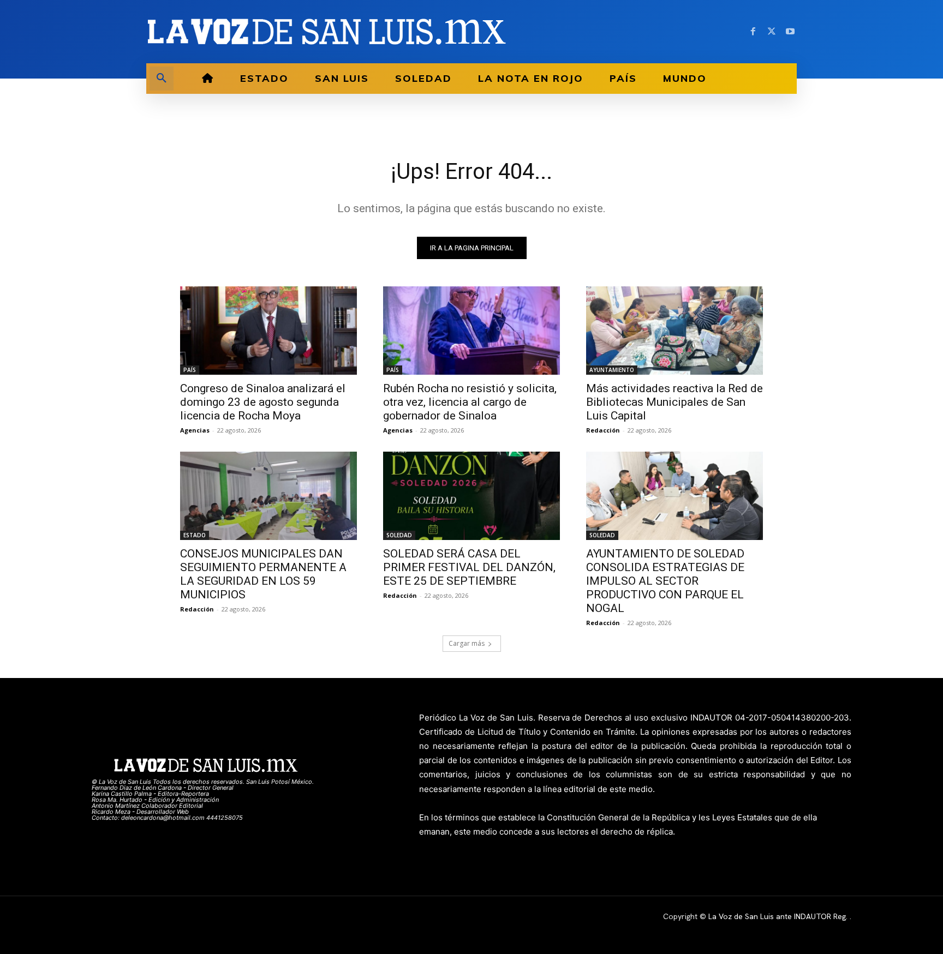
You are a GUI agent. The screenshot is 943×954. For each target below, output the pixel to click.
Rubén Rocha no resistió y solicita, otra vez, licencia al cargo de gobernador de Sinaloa (470, 402)
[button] (162, 79)
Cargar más (467, 643)
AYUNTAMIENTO (611, 370)
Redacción (603, 430)
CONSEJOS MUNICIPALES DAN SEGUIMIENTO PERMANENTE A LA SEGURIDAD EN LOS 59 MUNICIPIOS (263, 574)
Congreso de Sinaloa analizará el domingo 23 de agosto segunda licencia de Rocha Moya (262, 402)
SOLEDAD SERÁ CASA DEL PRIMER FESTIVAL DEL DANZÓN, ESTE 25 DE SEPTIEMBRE (469, 567)
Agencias (195, 430)
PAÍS (189, 370)
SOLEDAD (399, 535)
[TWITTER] (771, 31)
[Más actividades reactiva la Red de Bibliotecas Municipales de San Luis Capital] (674, 330)
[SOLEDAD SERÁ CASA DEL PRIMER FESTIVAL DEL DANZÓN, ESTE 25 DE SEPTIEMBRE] (471, 496)
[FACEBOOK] (753, 31)
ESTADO (194, 535)
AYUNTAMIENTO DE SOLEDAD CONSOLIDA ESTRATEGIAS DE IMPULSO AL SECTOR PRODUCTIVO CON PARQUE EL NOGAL (665, 581)
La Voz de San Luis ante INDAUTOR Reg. (779, 916)
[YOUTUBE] (790, 31)
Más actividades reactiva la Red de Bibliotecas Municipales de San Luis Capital (674, 402)
